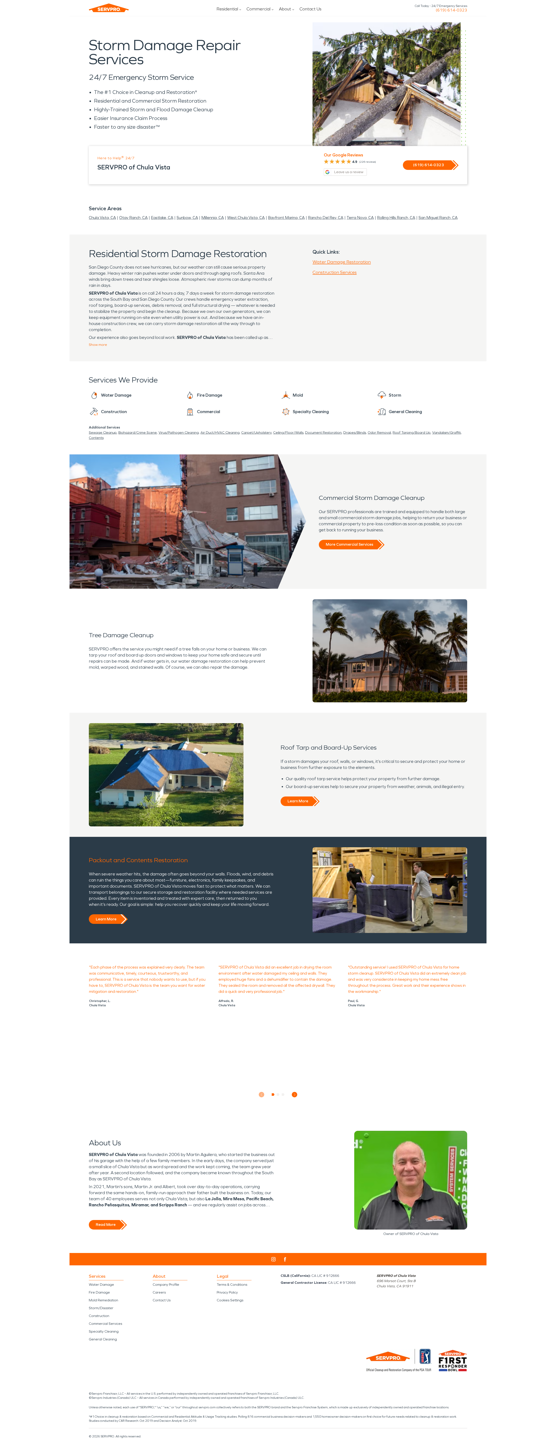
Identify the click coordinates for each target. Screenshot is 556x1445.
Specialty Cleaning (104, 1331)
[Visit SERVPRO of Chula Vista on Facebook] (285, 1259)
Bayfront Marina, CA (286, 217)
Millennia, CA (212, 217)
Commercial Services (105, 1324)
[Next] (294, 1095)
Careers (159, 1292)
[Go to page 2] (278, 1094)
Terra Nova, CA (360, 217)
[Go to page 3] (283, 1094)
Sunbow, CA (187, 217)
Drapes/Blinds (354, 432)
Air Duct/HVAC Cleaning (220, 432)
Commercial (258, 9)
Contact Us (310, 8)
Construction (99, 1316)
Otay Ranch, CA (133, 217)
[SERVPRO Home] (109, 7)
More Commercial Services (349, 544)
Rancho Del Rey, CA (325, 217)
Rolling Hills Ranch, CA (396, 217)
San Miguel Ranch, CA (438, 217)
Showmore (98, 345)
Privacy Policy (227, 1292)
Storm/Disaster (101, 1308)
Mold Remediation (103, 1300)
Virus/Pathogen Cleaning (179, 432)
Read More (106, 1224)
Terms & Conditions (232, 1284)
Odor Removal (379, 432)
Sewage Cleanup (103, 432)
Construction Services (335, 272)
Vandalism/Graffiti (446, 432)
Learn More (298, 801)
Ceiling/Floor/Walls (288, 432)
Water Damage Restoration (342, 262)
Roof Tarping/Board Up (411, 432)
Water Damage (101, 1284)
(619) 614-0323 (451, 10)
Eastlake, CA (162, 217)
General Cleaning (103, 1339)
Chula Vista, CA (102, 217)
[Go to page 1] (273, 1094)
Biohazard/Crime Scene (137, 432)
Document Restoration (323, 432)
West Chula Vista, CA (246, 217)
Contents (96, 438)
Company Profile (166, 1284)
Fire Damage (99, 1292)
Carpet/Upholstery (256, 432)
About (285, 9)
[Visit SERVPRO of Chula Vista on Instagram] (273, 1259)
